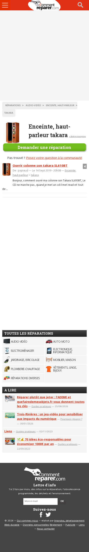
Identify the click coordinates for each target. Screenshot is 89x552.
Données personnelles (36, 525)
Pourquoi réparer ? (71, 418)
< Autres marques (77, 136)
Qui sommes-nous (27, 521)
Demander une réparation (44, 147)
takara (35, 175)
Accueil (44, 5)
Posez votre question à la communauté (54, 158)
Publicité (70, 525)
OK (62, 501)
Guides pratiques (41, 406)
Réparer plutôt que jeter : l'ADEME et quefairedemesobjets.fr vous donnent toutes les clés (50, 401)
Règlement (56, 525)
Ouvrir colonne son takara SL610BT (40, 165)
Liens (8, 431)
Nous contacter (46, 529)
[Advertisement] (44, 55)
